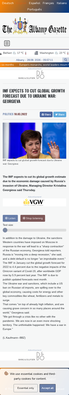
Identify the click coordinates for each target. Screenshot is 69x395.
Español (34, 3)
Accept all (48, 388)
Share (47, 114)
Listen (11, 218)
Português (34, 9)
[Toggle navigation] (7, 43)
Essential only (25, 388)
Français (48, 3)
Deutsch (8, 3)
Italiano (62, 3)
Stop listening (34, 218)
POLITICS (8, 114)
